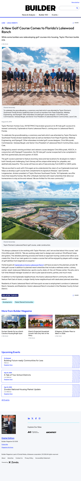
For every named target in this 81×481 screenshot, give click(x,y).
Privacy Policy (29, 458)
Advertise (10, 458)
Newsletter (75, 2)
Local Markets (12, 23)
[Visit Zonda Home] (10, 462)
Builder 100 (43, 15)
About (3, 458)
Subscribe (5, 444)
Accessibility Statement (42, 458)
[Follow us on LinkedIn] (29, 418)
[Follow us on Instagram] (39, 418)
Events (54, 15)
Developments (7, 302)
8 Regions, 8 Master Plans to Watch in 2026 (65, 332)
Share (77, 22)
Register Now (8, 365)
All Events (5, 400)
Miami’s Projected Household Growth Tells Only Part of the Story (38, 333)
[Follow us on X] (32, 418)
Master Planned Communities (24, 302)
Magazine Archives (7, 447)
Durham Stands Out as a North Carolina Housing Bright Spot (12, 332)
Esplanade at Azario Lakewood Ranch (29, 265)
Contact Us (19, 458)
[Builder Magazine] (40, 8)
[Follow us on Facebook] (36, 418)
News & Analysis (28, 15)
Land (3, 23)
